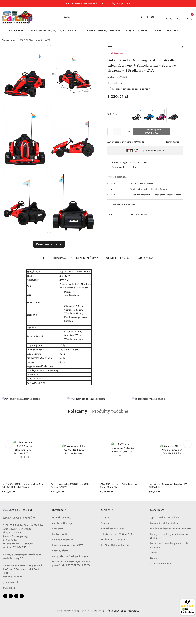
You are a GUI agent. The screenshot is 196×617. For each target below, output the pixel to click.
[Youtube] (16, 596)
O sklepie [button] (107, 509)
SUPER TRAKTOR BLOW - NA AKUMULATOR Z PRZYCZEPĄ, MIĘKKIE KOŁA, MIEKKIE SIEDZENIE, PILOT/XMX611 (171, 485)
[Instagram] (11, 596)
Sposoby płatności (61, 550)
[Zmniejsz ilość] (110, 131)
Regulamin (57, 528)
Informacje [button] (59, 509)
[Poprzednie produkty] (8, 444)
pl (141, 16)
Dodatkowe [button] (157, 509)
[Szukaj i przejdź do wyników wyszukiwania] (131, 17)
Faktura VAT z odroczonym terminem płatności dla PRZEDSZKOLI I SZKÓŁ (71, 563)
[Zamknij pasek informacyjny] (192, 3)
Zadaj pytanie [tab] (146, 258)
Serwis (153, 552)
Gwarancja (155, 558)
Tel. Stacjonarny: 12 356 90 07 (117, 534)
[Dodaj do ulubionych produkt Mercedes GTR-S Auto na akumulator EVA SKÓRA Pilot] (141, 423)
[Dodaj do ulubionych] (177, 131)
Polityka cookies (60, 534)
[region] (154, 115)
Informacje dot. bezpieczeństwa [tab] (75, 258)
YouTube (105, 523)
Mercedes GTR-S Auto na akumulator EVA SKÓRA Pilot (119, 485)
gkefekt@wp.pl (10, 582)
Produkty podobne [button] (110, 411)
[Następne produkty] (187, 444)
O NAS (105, 517)
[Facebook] (5, 596)
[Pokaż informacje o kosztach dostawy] (139, 167)
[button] (185, 30)
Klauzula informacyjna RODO (67, 545)
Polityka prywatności (62, 539)
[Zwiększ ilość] (123, 131)
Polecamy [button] (77, 411)
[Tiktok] (22, 596)
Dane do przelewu (61, 517)
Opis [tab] (42, 258)
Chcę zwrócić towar (160, 563)
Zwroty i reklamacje (62, 523)
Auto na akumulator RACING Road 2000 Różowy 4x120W (21, 485)
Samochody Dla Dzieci (113, 528)
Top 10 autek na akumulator (164, 517)
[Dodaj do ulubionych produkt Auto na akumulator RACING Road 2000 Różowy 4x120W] (43, 423)
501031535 (9, 587)
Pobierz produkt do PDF (124, 204)
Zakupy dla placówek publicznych (70, 556)
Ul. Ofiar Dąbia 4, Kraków (115, 545)
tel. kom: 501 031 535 (113, 539)
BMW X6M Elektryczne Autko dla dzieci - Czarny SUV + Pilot (70, 485)
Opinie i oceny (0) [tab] (117, 258)
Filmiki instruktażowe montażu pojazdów (171, 528)
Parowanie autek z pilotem (164, 523)
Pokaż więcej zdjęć (49, 244)
